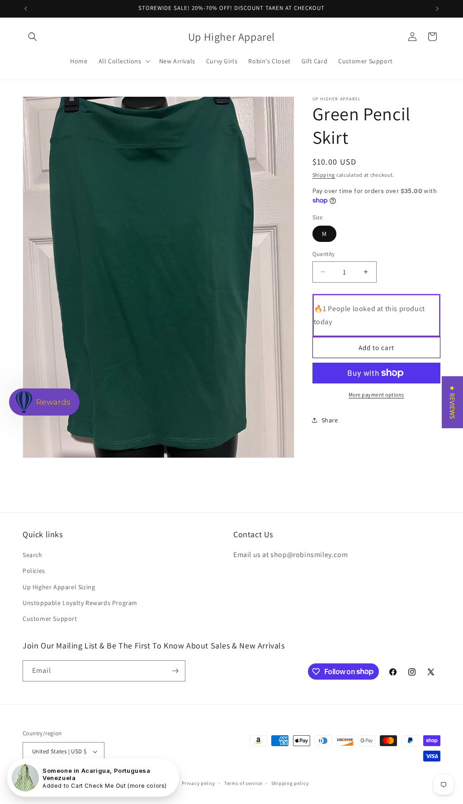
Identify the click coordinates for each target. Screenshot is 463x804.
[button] (33, 37)
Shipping (323, 174)
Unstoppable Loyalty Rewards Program (80, 603)
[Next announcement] (437, 8)
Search (33, 555)
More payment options (376, 394)
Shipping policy (290, 783)
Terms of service (243, 783)
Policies (34, 571)
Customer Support (50, 619)
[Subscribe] (175, 670)
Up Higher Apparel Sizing (59, 587)
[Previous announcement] (26, 8)
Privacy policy (198, 783)
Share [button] (329, 420)
